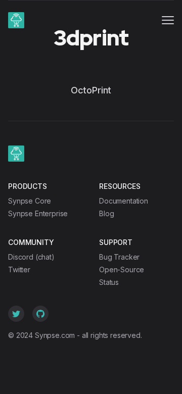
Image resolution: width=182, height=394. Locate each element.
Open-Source (121, 269)
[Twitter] (16, 314)
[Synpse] (16, 20)
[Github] (40, 314)
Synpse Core (29, 200)
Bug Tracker (119, 257)
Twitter (19, 269)
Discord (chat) (31, 257)
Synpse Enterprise (38, 213)
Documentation (123, 200)
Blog (106, 213)
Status (109, 282)
